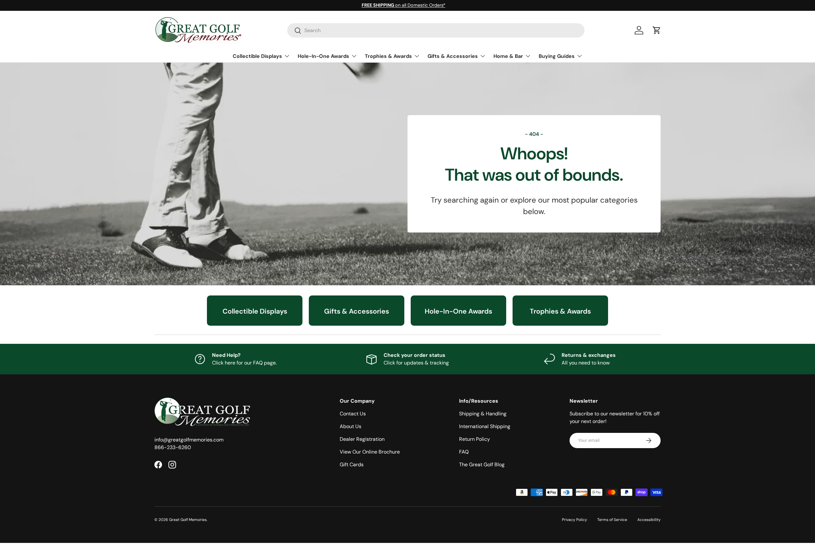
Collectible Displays (257, 56)
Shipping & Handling (483, 413)
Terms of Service (612, 519)
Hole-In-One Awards (323, 56)
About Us (350, 426)
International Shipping (484, 426)
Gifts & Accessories (453, 56)
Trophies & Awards (388, 56)
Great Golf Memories (188, 519)
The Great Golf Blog (482, 464)
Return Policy (474, 439)
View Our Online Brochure (370, 451)
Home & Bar (508, 56)
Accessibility (649, 519)
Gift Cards (352, 464)
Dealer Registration (362, 439)
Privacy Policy (574, 519)
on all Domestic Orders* (403, 5)
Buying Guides (557, 56)
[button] (657, 30)
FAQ (464, 451)
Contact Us (353, 413)
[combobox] (436, 30)
